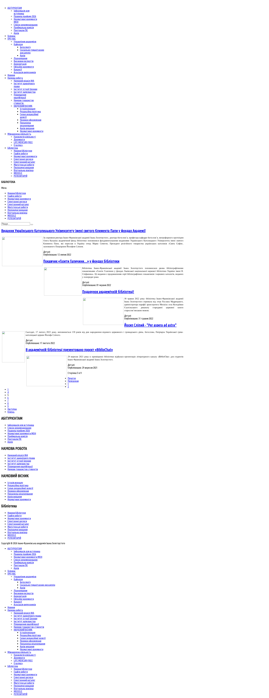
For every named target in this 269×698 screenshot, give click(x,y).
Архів (10, 441)
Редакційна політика (17, 485)
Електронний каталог (18, 524)
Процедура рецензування (20, 493)
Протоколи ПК (14, 439)
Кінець (10, 411)
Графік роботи (14, 515)
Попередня (73, 381)
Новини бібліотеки (16, 512)
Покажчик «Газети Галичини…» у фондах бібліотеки (81, 261)
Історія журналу (15, 482)
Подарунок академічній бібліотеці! (108, 292)
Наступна (12, 409)
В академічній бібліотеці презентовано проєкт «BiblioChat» (69, 350)
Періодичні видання (17, 529)
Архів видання (14, 496)
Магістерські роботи (17, 526)
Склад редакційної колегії (20, 488)
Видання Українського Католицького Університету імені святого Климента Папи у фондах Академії (73, 231)
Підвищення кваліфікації (20, 466)
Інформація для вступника (20, 425)
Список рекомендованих (19, 427)
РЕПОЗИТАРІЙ (14, 538)
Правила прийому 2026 (18, 430)
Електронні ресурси (17, 521)
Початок (72, 378)
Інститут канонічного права (21, 458)
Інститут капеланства (18, 463)
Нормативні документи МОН (21, 433)
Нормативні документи (19, 499)
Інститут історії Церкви (19, 460)
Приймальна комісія (17, 436)
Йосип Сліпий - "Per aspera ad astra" (150, 325)
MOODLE (11, 535)
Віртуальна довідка (17, 532)
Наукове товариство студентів (22, 469)
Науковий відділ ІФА (17, 455)
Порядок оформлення (18, 491)
